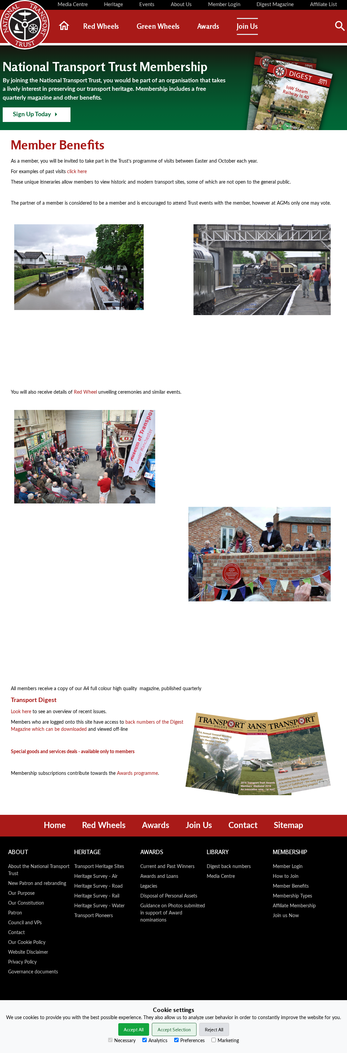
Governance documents (33, 972)
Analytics (157, 1040)
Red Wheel (85, 392)
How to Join (286, 876)
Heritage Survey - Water (99, 906)
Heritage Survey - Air (96, 876)
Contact (243, 826)
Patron (15, 913)
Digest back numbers (229, 866)
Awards (155, 826)
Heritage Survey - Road (98, 886)
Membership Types (292, 896)
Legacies (148, 886)
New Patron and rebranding (37, 883)
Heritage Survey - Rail (96, 896)
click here (77, 171)
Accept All (134, 1029)
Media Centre (221, 876)
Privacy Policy (22, 962)
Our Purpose (21, 893)
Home (55, 826)
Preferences (192, 1040)
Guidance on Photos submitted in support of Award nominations (172, 913)
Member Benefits (291, 886)
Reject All (214, 1029)
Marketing (228, 1040)
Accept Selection (174, 1029)
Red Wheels (104, 826)
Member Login (288, 866)
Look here (21, 711)
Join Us (199, 826)
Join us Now (286, 915)
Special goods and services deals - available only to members (73, 751)
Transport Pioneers (93, 915)
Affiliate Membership (294, 906)
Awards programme (137, 773)
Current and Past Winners (167, 866)
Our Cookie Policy (26, 942)
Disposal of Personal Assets (168, 896)
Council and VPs (25, 923)
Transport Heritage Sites (99, 866)
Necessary (125, 1040)
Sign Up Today (32, 114)
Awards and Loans (159, 876)
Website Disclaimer (28, 952)
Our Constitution (26, 903)
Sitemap (288, 826)
